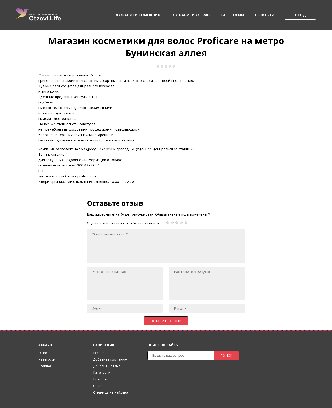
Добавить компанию (138, 15)
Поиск (226, 355)
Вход (300, 15)
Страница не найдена (110, 392)
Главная (45, 366)
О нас (43, 353)
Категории (232, 15)
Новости (264, 15)
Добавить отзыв (191, 15)
